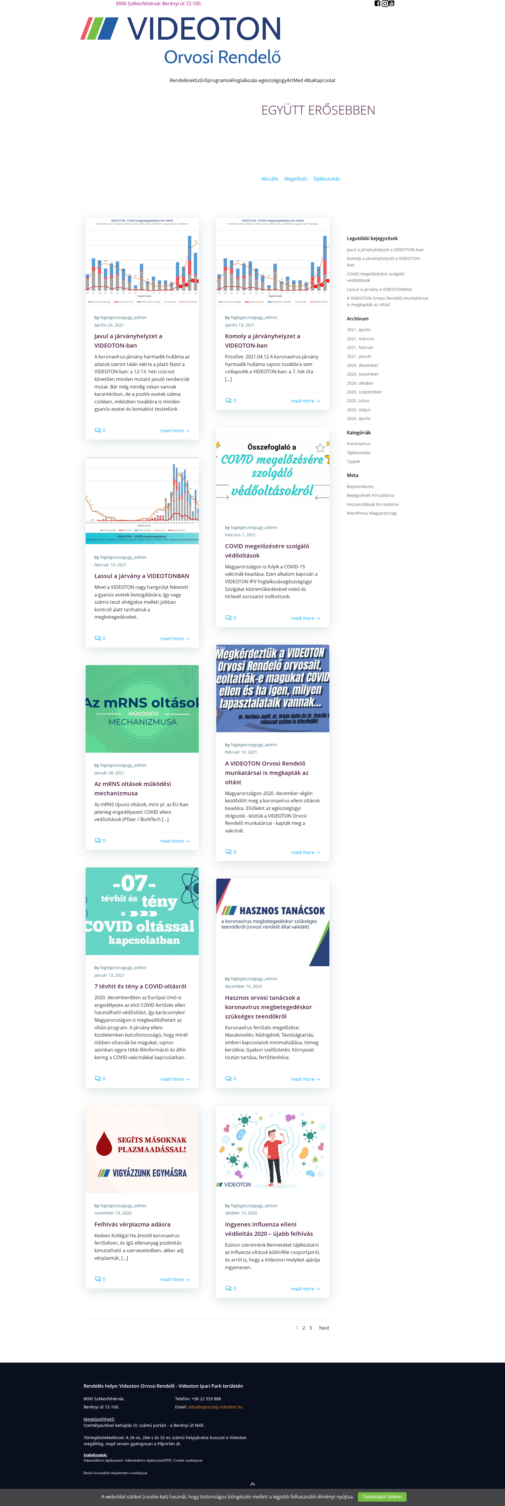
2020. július (358, 400)
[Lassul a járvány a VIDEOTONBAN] (142, 500)
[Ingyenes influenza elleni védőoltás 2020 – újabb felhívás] (272, 1149)
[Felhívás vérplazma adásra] (142, 1149)
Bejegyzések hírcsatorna (370, 495)
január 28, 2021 (109, 772)
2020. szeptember (364, 392)
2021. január (359, 356)
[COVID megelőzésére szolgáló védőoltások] (272, 470)
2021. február (360, 347)
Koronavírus (359, 443)
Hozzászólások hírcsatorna (373, 504)
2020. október (360, 383)
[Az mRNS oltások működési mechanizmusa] (142, 708)
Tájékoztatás (359, 452)
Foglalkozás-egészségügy (259, 80)
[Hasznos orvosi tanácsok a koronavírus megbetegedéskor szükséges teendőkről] (272, 922)
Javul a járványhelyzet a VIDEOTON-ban (385, 249)
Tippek (353, 461)
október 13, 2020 (241, 1213)
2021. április (359, 329)
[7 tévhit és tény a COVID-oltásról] (142, 911)
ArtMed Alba (300, 80)
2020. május (359, 409)
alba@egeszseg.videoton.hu (215, 1407)
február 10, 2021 (110, 565)
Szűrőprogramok (213, 80)
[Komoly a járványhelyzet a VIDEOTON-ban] (272, 260)
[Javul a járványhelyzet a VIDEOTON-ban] (142, 260)
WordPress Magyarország (372, 513)
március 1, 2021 (240, 534)
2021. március (360, 338)
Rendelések (182, 80)
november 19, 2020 (113, 1213)
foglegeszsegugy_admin (123, 317)
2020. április (359, 418)
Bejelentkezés (360, 486)
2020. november (362, 374)
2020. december (362, 365)
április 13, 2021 (240, 325)
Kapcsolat (324, 80)
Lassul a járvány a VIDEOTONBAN (379, 289)
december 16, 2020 (243, 986)
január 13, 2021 (109, 975)
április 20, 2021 (109, 325)
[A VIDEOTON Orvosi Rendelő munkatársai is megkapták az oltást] (272, 688)
